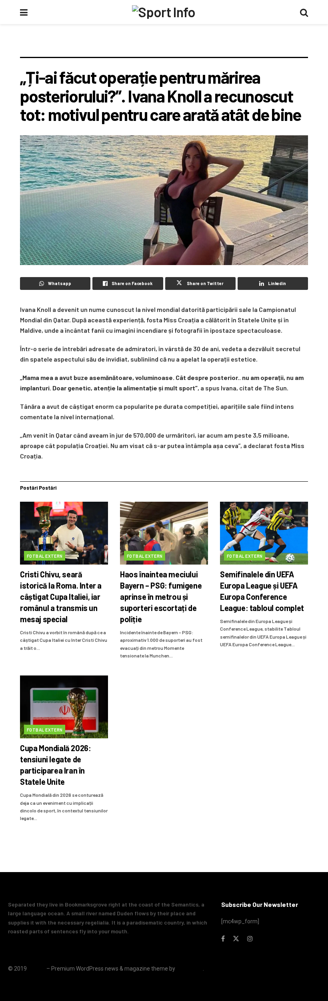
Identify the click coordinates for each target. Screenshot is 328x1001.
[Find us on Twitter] (236, 938)
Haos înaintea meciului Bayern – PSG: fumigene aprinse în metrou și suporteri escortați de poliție (161, 596)
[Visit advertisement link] (164, 46)
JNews (36, 968)
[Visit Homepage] (163, 12)
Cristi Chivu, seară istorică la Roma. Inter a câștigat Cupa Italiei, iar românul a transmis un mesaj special (61, 596)
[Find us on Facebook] (223, 938)
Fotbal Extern (45, 556)
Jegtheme (189, 968)
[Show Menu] (24, 12)
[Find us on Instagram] (250, 938)
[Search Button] (304, 12)
